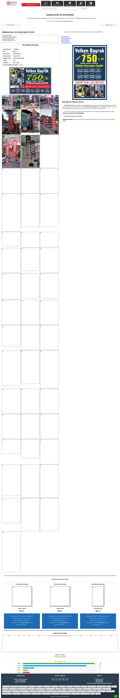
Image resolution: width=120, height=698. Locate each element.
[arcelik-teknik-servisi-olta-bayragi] (30, 151)
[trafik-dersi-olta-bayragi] (30, 514)
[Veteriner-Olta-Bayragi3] (11, 368)
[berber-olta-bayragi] (11, 213)
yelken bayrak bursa (24, 691)
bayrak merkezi (69, 686)
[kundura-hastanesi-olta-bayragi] (11, 122)
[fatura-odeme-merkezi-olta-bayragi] (11, 286)
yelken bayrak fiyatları (81, 691)
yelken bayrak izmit (110, 691)
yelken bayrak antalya (22, 688)
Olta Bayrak (45, 5)
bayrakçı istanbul (46, 686)
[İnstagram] (53, 679)
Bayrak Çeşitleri (56, 5)
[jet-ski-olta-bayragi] (11, 552)
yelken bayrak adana (87, 688)
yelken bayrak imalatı (23, 686)
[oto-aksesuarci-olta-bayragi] (49, 239)
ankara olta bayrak (6, 686)
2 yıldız (19, 670)
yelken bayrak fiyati (72, 691)
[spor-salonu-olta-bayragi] (49, 481)
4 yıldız (19, 665)
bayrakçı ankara (32, 686)
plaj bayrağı (64, 688)
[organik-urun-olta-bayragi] (30, 210)
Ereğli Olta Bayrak (65, 41)
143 (100, 665)
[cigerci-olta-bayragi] (49, 180)
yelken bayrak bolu (15, 691)
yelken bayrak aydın (6, 691)
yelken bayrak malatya (26, 693)
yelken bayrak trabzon (85, 693)
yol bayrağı (98, 693)
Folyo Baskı (81, 5)
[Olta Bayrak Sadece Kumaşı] (98, 596)
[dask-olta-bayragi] (30, 481)
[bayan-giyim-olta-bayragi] (30, 312)
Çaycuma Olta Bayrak (66, 38)
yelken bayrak (5, 688)
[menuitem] (46, 3)
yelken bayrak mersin (46, 693)
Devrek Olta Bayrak (65, 39)
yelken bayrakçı (14, 686)
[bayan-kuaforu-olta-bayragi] (30, 121)
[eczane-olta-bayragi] (49, 122)
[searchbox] (60, 8)
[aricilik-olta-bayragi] (49, 514)
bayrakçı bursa (39, 686)
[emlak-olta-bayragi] (11, 239)
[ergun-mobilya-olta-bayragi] (30, 426)
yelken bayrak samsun (50, 688)
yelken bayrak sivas (75, 693)
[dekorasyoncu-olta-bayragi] (49, 337)
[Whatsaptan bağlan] (116, 696)
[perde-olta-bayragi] (11, 446)
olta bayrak (109, 686)
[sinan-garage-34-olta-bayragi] (49, 260)
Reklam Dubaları (69, 5)
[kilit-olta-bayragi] (11, 102)
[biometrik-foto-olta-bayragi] (30, 240)
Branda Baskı (90, 5)
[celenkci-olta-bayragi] (30, 180)
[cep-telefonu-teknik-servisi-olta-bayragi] (30, 102)
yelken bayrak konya (16, 693)
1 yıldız (19, 672)
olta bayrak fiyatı (31, 688)
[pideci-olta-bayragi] (11, 426)
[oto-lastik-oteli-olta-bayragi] (30, 448)
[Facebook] (56, 679)
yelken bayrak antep (107, 688)
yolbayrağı (93, 693)
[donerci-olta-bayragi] (49, 210)
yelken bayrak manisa (36, 693)
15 (100, 667)
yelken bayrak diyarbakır (52, 691)
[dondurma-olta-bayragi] (30, 337)
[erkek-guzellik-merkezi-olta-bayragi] (30, 259)
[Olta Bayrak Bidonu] (22, 596)
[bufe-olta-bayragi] (11, 180)
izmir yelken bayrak (92, 686)
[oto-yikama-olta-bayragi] (11, 312)
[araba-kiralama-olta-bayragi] (49, 426)
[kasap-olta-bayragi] (30, 285)
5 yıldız (19, 663)
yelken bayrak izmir (101, 691)
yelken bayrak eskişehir (62, 691)
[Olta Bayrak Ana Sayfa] (11, 4)
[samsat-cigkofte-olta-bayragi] (49, 151)
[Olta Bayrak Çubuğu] (60, 596)
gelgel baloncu (84, 686)
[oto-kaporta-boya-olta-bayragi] (49, 451)
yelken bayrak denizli (41, 691)
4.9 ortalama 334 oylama (60, 656)
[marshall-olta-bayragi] (11, 401)
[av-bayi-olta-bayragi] (49, 102)
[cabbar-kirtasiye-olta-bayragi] (30, 401)
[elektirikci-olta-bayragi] (30, 367)
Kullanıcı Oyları (60, 655)
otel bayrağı (58, 688)
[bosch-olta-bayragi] (11, 151)
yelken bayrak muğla (56, 693)
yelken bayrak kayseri (6, 693)
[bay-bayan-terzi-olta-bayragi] (49, 312)
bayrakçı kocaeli (54, 686)
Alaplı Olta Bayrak (65, 36)
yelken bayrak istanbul (40, 688)
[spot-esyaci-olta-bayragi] (11, 510)
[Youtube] (67, 679)
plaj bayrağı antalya (71, 688)
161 (100, 663)
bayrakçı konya (62, 686)
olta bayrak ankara (13, 688)
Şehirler (30, 1)
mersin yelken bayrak (101, 686)
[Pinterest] (63, 679)
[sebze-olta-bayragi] (11, 480)
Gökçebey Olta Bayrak (66, 42)
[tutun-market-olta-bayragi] (11, 335)
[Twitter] (60, 679)
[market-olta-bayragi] (49, 369)
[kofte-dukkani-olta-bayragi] (49, 285)
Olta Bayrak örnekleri (31, 4)
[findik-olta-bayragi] (49, 401)
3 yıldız (19, 667)
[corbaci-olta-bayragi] (11, 260)
